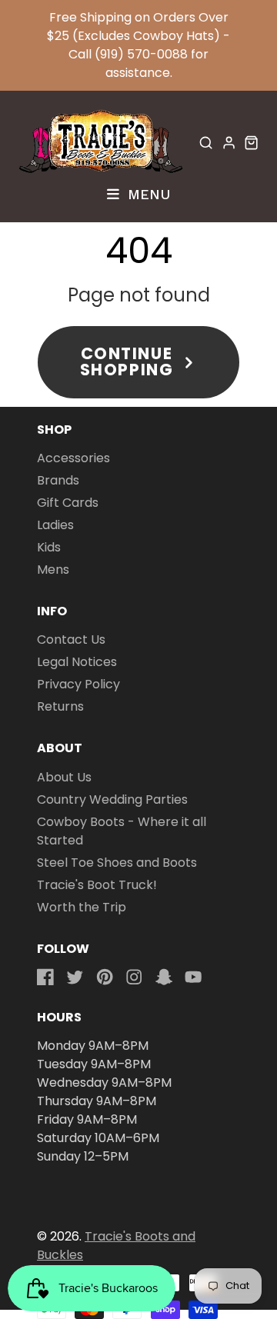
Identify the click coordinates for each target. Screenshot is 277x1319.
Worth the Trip (81, 907)
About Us (64, 777)
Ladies (55, 525)
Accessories (73, 458)
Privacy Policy (78, 684)
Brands (58, 480)
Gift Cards (67, 502)
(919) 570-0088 (141, 54)
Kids (49, 547)
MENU (146, 194)
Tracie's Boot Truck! (97, 885)
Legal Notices (77, 662)
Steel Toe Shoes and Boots (117, 862)
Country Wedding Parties (112, 799)
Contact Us (71, 639)
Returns (60, 706)
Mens (53, 569)
